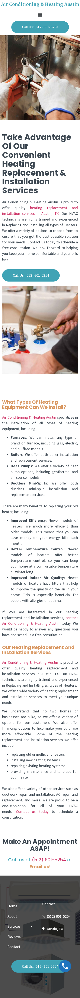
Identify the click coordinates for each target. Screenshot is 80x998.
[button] (40, 15)
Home (12, 906)
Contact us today (32, 811)
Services (13, 926)
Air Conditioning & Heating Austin (29, 417)
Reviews (14, 936)
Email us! (40, 866)
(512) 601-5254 (49, 859)
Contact (13, 946)
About (12, 916)
